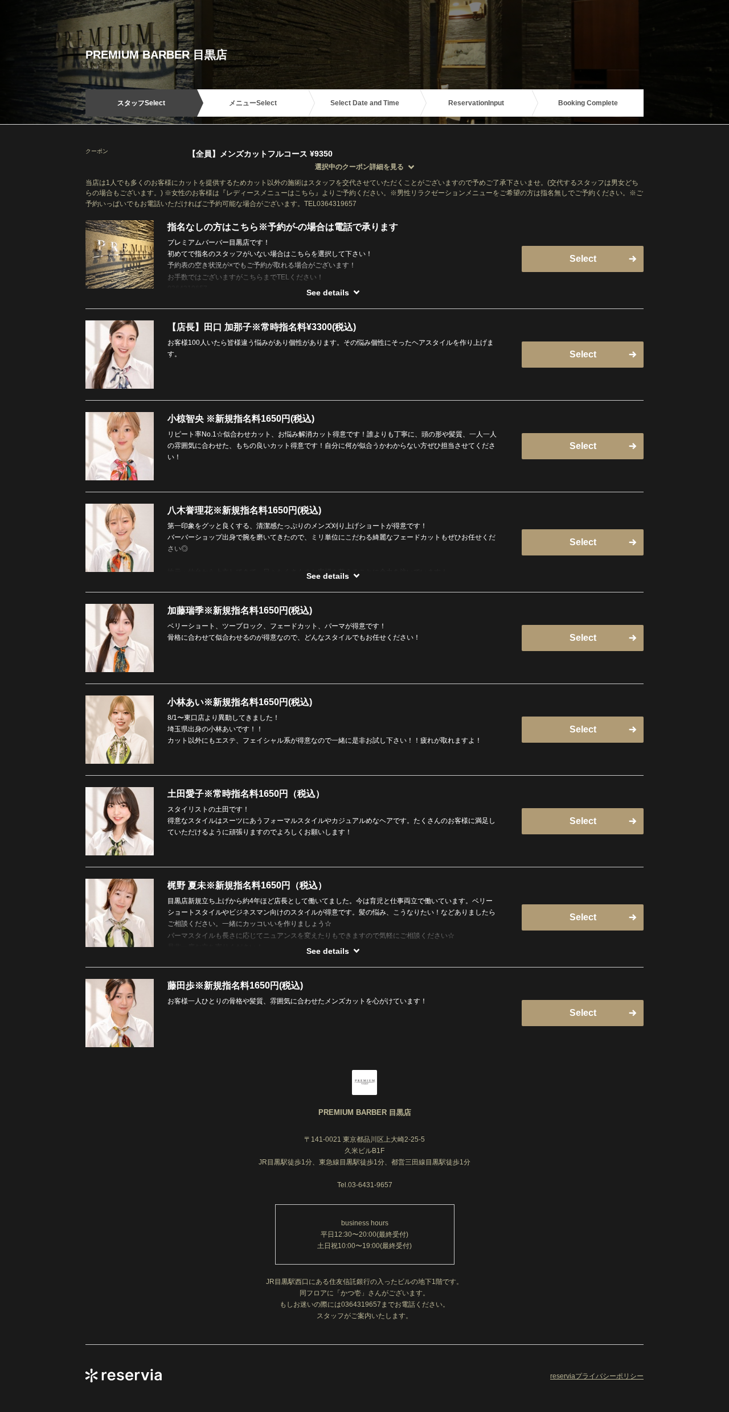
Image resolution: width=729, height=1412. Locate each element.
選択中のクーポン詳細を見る (359, 167)
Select (583, 259)
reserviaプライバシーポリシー (597, 1376)
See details (327, 292)
